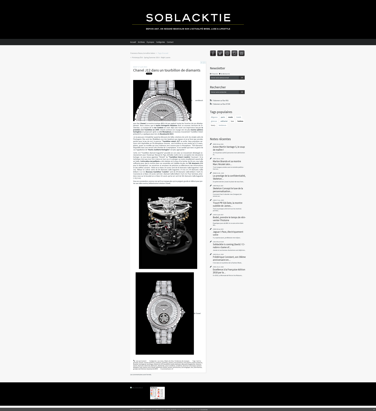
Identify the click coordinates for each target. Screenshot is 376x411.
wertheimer (198, 367)
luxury (145, 367)
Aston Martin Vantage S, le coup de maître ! (229, 148)
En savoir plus (204, 409)
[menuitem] (134, 42)
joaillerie (158, 363)
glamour (214, 121)
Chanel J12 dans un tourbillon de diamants (166, 70)
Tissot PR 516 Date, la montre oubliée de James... (227, 204)
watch (135, 366)
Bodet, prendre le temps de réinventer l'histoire (229, 219)
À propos (150, 42)
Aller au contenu (6, 2)
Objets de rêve (169, 361)
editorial (224, 121)
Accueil (133, 42)
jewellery (165, 363)
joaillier (135, 364)
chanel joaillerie (149, 363)
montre (198, 364)
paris (223, 117)
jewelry (171, 363)
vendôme (179, 366)
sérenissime (177, 367)
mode (230, 117)
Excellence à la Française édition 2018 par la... (229, 271)
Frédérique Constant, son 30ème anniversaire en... (229, 258)
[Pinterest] (227, 53)
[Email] (242, 53)
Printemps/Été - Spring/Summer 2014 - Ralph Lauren (151, 57)
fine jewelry (187, 363)
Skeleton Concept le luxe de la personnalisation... (228, 190)
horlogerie (142, 364)
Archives (141, 42)
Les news (161, 361)
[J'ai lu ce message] (374, 409)
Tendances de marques (181, 361)
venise (170, 367)
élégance (214, 117)
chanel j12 (157, 364)
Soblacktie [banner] (188, 19)
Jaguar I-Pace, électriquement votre (228, 233)
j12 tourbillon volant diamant (171, 364)
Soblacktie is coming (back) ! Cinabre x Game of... (229, 246)
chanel (141, 363)
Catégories (160, 42)
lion (192, 367)
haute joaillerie (197, 363)
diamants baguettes (188, 364)
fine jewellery (178, 363)
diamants (154, 366)
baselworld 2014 (152, 369)
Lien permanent (140, 361)
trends (238, 117)
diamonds (161, 366)
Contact (170, 42)
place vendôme (170, 366)
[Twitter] (220, 53)
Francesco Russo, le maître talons (142, 53)
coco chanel (151, 367)
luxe (141, 367)
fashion (240, 121)
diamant (141, 366)
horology (150, 364)
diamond (147, 366)
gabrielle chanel (161, 367)
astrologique (185, 367)
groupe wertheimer (139, 369)
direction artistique (189, 366)
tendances (222, 125)
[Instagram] (234, 53)
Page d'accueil (163, 53)
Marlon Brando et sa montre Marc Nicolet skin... (227, 163)
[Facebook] (213, 53)
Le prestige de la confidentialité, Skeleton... (229, 177)
